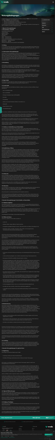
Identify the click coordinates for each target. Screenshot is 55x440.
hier (15, 25)
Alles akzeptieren (48, 434)
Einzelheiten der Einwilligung (4, 437)
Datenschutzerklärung (11, 437)
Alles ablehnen (49, 436)
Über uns (33, 428)
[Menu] (53, 2)
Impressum (20, 428)
